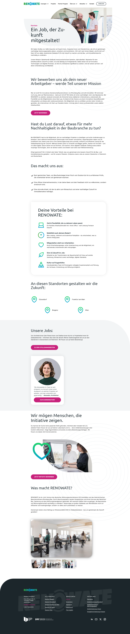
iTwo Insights (69, 610)
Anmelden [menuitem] (101, 3)
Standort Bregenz (49, 599)
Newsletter (90, 599)
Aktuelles (82, 3)
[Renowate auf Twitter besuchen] (100, 619)
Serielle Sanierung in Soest (94, 609)
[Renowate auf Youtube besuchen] (96, 619)
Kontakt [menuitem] (92, 3)
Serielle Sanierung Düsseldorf (95, 602)
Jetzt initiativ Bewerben (44, 477)
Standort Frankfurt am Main (52, 604)
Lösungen (44, 3)
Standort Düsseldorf (50, 602)
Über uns (72, 3)
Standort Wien (48, 610)
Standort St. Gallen (50, 607)
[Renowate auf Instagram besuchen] (104, 619)
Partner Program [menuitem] (63, 3)
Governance (69, 602)
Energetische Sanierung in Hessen (96, 611)
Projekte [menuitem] (53, 3)
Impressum (69, 604)
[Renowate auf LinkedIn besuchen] (91, 619)
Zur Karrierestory (47, 400)
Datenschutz (69, 607)
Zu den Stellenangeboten (44, 347)
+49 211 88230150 (29, 607)
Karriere (68, 599)
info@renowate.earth (29, 604)
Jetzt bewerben (40, 113)
